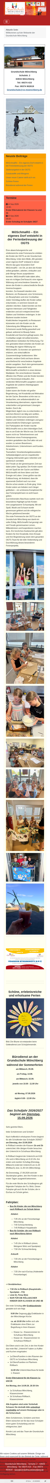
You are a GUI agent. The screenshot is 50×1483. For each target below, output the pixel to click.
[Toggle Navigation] (6, 22)
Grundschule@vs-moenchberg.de (24, 90)
